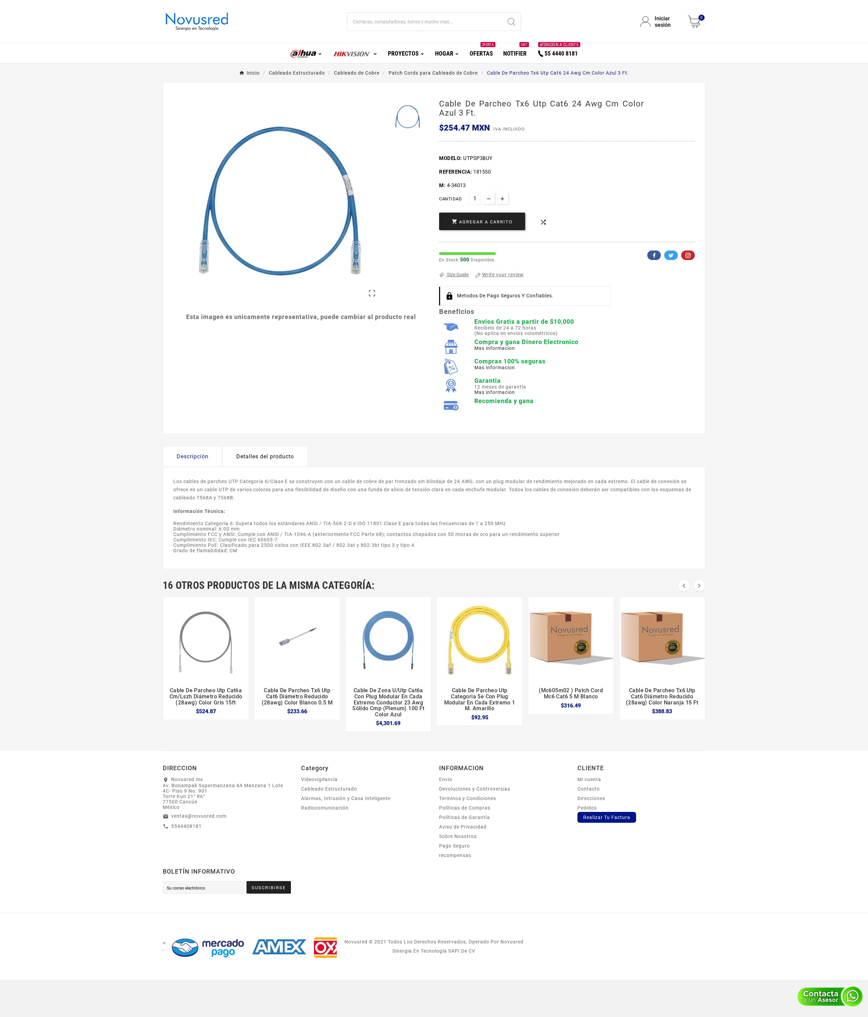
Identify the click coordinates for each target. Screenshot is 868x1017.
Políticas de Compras (464, 808)
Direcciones (591, 798)
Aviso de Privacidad (463, 827)
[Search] (511, 21)
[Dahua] (306, 53)
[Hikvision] (355, 53)
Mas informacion (494, 348)
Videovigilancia (319, 779)
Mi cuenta (589, 779)
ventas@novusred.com (198, 816)
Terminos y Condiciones (467, 798)
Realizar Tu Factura (606, 817)
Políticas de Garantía (464, 817)
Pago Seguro (454, 846)
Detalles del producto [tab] (265, 456)
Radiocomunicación (325, 808)
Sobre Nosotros (458, 836)
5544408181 (186, 826)
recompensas (455, 855)
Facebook (654, 255)
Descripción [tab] (193, 456)
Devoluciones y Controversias (474, 789)
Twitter (671, 255)
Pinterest (688, 255)
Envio (445, 779)
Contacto (588, 789)
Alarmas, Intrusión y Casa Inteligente (346, 798)
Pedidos (587, 808)
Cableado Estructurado (329, 789)
